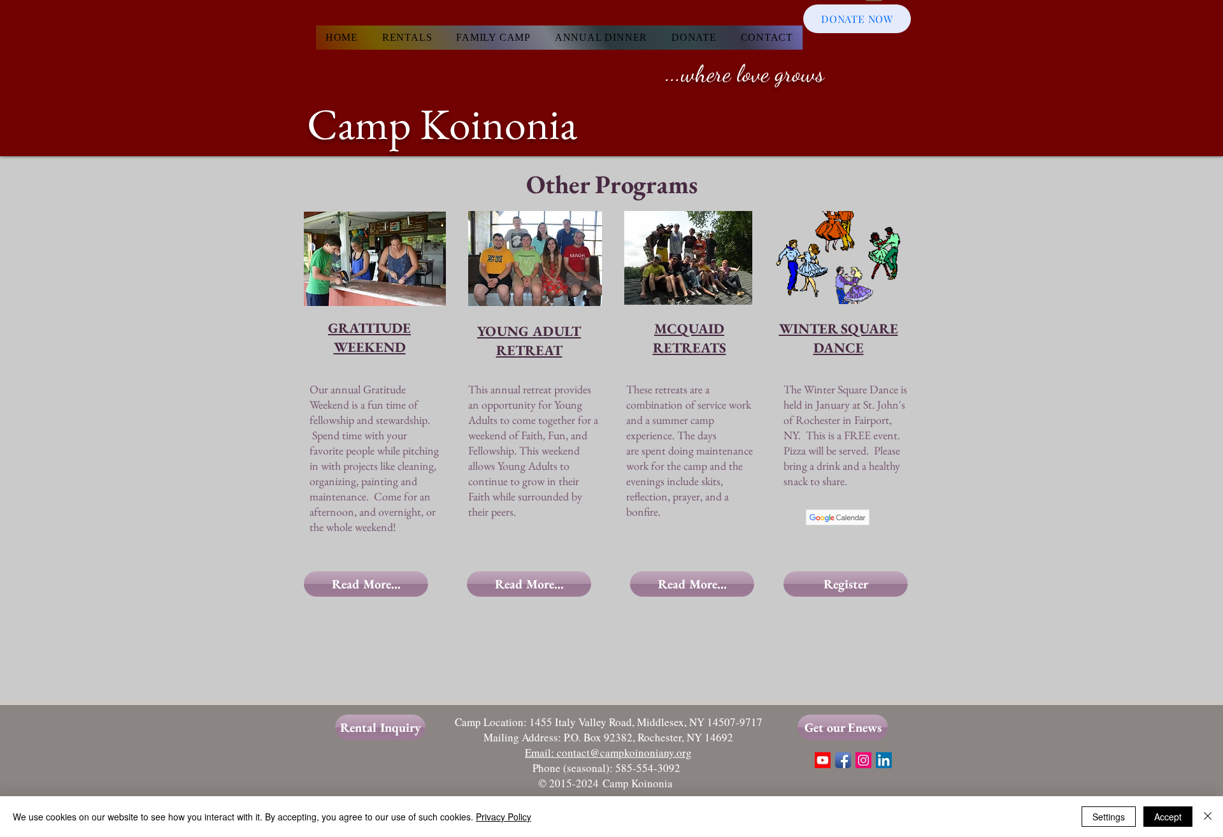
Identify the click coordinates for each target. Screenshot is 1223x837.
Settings (1108, 816)
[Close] (1207, 816)
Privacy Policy (503, 816)
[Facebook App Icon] (843, 760)
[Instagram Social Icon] (863, 760)
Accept (1168, 816)
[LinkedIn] (884, 760)
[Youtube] (823, 760)
